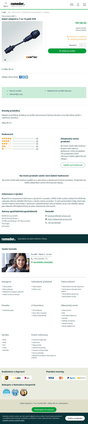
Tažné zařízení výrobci (69, 296)
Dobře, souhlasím (75, 418)
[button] (78, 4)
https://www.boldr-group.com (60, 219)
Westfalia (6, 350)
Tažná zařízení (7, 287)
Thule (4, 348)
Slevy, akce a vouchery (40, 313)
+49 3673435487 (54, 222)
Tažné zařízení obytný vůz (70, 294)
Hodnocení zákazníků (39, 340)
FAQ (63, 313)
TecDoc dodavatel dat (39, 315)
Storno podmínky (38, 353)
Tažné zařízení (37, 287)
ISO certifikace (37, 310)
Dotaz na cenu (66, 310)
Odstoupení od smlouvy (44, 409)
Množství (73, 45)
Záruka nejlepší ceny (68, 326)
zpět (4, 12)
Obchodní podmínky (39, 348)
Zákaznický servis (69, 305)
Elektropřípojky (8, 289)
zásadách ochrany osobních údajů (14, 420)
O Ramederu (37, 305)
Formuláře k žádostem (69, 315)
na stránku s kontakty (43, 262)
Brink (4, 340)
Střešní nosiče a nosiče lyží (11, 294)
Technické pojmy (8, 310)
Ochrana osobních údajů (40, 350)
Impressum (36, 342)
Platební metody (67, 323)
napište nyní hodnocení (72, 165)
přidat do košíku (68, 51)
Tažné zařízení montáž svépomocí (73, 287)
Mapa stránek (37, 345)
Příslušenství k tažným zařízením (13, 292)
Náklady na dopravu (68, 321)
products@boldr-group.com (59, 216)
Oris (4, 345)
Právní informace (39, 335)
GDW (4, 342)
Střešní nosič (37, 289)
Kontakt (64, 318)
